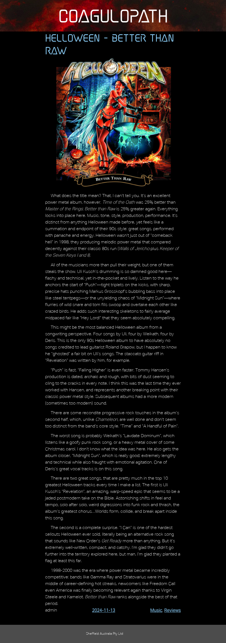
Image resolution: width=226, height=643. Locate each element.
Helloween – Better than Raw (109, 44)
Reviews (172, 610)
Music (156, 610)
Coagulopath (113, 15)
